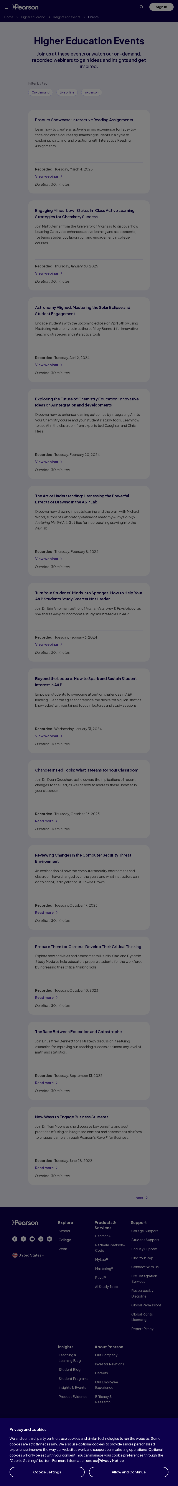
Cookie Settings (47, 1472)
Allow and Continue (129, 1472)
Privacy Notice (111, 1460)
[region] (89, 1452)
